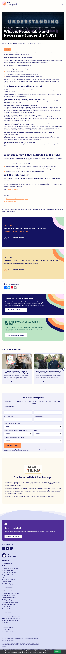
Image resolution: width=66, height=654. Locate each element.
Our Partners (6, 629)
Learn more (7, 382)
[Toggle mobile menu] (63, 4)
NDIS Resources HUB (17, 27)
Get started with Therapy (16, 310)
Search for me (6, 606)
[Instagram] (3, 548)
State (36, 430)
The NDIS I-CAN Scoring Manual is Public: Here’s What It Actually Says (16, 372)
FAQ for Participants (8, 609)
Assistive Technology (8, 579)
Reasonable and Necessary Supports (17, 199)
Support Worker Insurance (10, 620)
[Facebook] (7, 548)
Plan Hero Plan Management (13, 482)
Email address (9, 416)
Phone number (38, 416)
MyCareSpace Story (8, 591)
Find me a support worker (16, 335)
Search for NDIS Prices (9, 572)
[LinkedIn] (11, 548)
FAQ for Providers (7, 634)
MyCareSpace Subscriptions (10, 618)
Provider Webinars (7, 627)
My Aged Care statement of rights (25, 649)
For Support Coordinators (10, 568)
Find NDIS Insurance (8, 623)
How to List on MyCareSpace (11, 616)
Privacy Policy (26, 450)
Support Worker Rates (8, 575)
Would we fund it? (12, 189)
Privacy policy (39, 649)
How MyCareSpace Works (10, 602)
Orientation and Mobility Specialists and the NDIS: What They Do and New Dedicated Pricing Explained (49, 373)
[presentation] (63, 369)
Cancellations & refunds (8, 649)
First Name (8, 409)
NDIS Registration (7, 625)
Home (7, 27)
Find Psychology (7, 600)
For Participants (7, 563)
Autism (4, 577)
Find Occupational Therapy (10, 593)
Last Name (38, 409)
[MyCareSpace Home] (33, 555)
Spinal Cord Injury (7, 584)
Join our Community (13, 536)
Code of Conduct (7, 632)
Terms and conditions (50, 649)
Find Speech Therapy (8, 595)
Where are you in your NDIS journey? (16, 430)
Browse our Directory (8, 604)
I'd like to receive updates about (14, 437)
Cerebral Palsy (6, 581)
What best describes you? (13, 423)
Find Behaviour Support (9, 597)
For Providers (6, 566)
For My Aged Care (7, 570)
